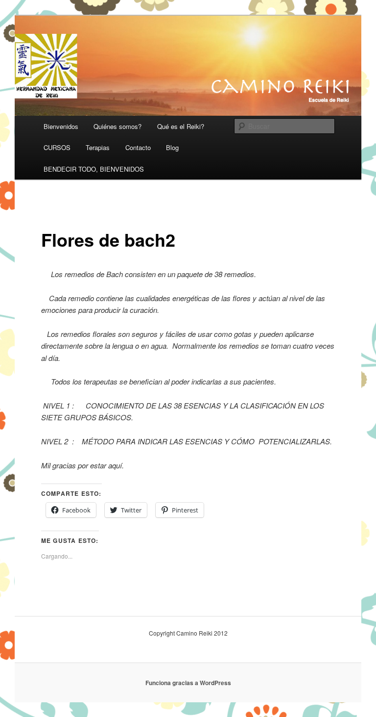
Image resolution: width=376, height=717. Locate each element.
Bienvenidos (61, 126)
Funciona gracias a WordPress (188, 682)
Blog (172, 147)
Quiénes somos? (117, 126)
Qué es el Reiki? (180, 126)
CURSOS (57, 147)
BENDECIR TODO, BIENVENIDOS (94, 169)
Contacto (138, 147)
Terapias (98, 147)
